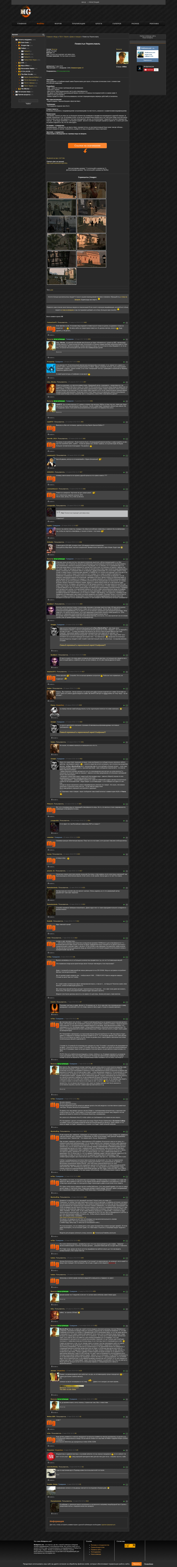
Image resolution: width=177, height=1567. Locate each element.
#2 (83, 1467)
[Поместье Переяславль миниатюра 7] (61, 242)
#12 (78, 921)
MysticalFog (55, 1131)
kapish (49, 525)
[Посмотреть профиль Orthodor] (51, 555)
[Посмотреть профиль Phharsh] (51, 817)
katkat (53, 1258)
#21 (79, 1240)
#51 (82, 1309)
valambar (50, 837)
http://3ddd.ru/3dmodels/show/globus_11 (73, 1217)
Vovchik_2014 (52, 438)
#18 (79, 1176)
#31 (82, 742)
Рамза (53, 705)
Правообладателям (97, 1547)
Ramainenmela (52, 887)
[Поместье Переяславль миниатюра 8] (91, 242)
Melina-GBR (51, 1416)
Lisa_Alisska (51, 382)
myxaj (49, 854)
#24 (78, 837)
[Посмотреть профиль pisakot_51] (51, 884)
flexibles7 (50, 604)
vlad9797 (50, 422)
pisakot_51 (51, 871)
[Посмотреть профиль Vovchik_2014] (51, 451)
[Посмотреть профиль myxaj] (51, 867)
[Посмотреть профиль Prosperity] (51, 378)
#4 (75, 1433)
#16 (87, 1501)
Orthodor (50, 542)
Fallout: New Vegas (32, 60)
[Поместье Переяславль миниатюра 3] (61, 207)
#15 (83, 887)
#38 (82, 505)
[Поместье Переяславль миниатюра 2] (91, 190)
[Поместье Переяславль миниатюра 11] (61, 276)
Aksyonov (50, 1450)
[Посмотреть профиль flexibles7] (51, 621)
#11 (78, 1099)
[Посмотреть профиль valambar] (51, 850)
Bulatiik (49, 921)
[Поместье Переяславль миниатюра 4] (91, 207)
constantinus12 (52, 489)
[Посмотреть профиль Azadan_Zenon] (51, 1497)
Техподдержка (96, 1552)
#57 (85, 382)
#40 (82, 1258)
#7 (81, 1002)
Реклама (154, 24)
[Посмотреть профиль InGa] (54, 1322)
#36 (80, 542)
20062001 (50, 472)
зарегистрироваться (108, 1525)
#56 (91, 401)
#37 (77, 525)
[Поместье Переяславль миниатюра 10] (91, 259)
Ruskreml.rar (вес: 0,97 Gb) (56, 158)
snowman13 (51, 455)
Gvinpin (53, 625)
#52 (96, 1325)
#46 (84, 489)
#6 (74, 957)
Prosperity (50, 362)
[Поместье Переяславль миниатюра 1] (61, 190)
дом (51, 290)
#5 (80, 1416)
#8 (78, 1019)
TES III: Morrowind (31, 80)
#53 (96, 1399)
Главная (21, 24)
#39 (82, 1275)
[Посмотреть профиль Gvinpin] (54, 651)
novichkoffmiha (52, 1467)
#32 (81, 759)
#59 (89, 339)
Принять (136, 1564)
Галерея (117, 24)
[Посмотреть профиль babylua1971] (51, 685)
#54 (89, 820)
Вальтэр (119, 49)
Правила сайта (96, 1549)
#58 (78, 362)
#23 (78, 854)
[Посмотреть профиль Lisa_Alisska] (51, 397)
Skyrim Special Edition (33, 77)
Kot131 (53, 1002)
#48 (83, 455)
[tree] (28, 67)
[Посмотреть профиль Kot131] (54, 1015)
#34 (84, 655)
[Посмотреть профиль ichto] (51, 953)
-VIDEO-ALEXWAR (69, 1388)
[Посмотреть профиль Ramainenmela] (51, 900)
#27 (83, 672)
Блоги (99, 24)
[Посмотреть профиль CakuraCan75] (51, 335)
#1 (80, 1484)
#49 (84, 438)
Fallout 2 (27, 51)
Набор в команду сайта (148, 36)
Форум (58, 24)
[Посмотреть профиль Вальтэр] (51, 358)
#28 (80, 705)
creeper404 (51, 505)
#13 (85, 1131)
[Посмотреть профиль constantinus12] (51, 502)
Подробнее (148, 1564)
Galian (49, 688)
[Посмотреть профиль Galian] (51, 701)
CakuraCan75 (52, 322)
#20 (85, 1197)
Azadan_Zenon (52, 1484)
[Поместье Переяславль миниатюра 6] (91, 224)
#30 (81, 722)
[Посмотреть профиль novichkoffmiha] (51, 1480)
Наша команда (96, 1554)
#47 (81, 472)
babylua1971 (51, 672)
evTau (49, 957)
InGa (52, 1309)
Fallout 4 (28, 57)
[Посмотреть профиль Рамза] (54, 718)
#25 (80, 804)
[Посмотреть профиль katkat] (54, 1271)
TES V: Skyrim (30, 86)
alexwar (53, 1371)
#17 (81, 871)
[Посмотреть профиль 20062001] (51, 485)
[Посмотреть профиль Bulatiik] (51, 934)
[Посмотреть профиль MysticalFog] (54, 1173)
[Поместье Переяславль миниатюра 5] (61, 224)
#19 (80, 1371)
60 (77, 68)
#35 (90, 559)
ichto (48, 938)
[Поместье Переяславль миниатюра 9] (61, 259)
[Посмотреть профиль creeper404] (51, 522)
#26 (79, 688)
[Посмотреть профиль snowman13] (51, 468)
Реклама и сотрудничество (100, 1545)
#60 (85, 322)
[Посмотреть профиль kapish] (51, 538)
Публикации (78, 24)
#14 (84, 904)
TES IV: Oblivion (31, 83)
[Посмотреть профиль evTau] (51, 998)
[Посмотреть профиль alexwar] (54, 1395)
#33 (81, 625)
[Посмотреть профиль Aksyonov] (51, 1463)
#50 (94, 1291)
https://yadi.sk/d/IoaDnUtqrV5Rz (57, 163)
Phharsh (50, 804)
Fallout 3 (28, 54)
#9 (91, 1064)
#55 (82, 422)
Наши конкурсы (147, 38)
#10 (76, 938)
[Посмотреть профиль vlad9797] (51, 435)
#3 (77, 1450)
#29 (81, 604)
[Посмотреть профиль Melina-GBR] (51, 1429)
